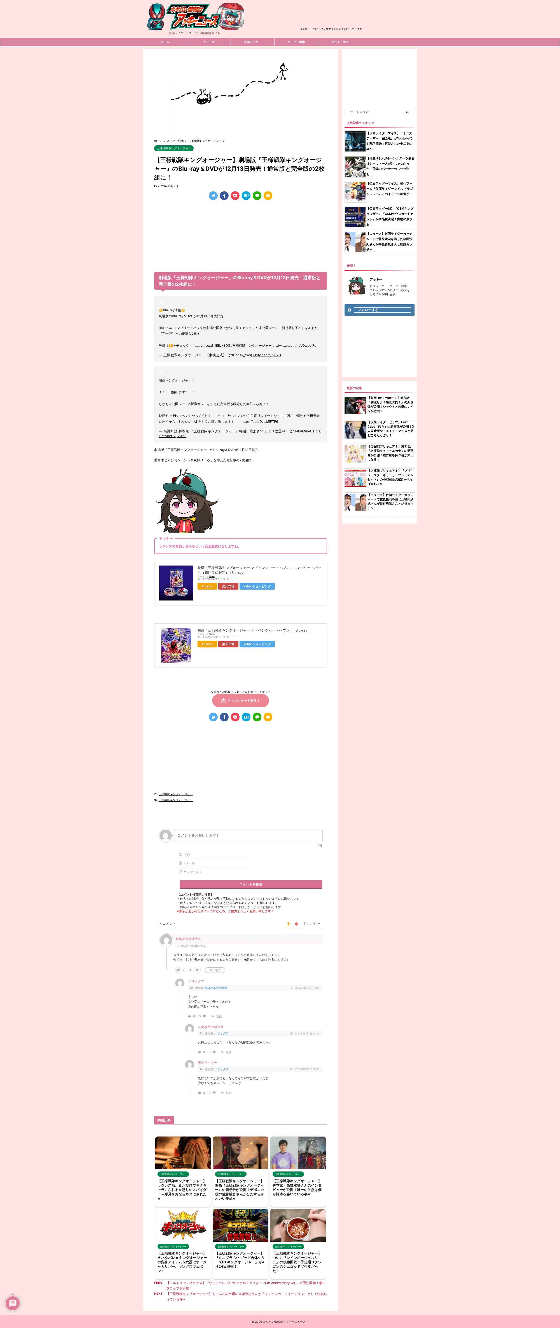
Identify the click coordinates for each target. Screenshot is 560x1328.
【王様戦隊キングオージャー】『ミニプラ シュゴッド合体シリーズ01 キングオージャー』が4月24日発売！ (240, 1260)
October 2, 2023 (267, 355)
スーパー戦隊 (296, 42)
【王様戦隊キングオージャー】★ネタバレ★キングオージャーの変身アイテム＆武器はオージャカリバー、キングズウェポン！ (182, 1262)
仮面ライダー (252, 42)
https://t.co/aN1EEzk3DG (211, 345)
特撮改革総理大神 (215, 988)
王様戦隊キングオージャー (176, 794)
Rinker (212, 576)
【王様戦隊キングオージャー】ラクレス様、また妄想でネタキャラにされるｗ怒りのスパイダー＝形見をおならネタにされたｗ (182, 1190)
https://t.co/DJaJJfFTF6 (260, 421)
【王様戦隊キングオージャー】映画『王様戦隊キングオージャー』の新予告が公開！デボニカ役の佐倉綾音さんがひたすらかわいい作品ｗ (239, 1190)
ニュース (209, 42)
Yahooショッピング (257, 586)
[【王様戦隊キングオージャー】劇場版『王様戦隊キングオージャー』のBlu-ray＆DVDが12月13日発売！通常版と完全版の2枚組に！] (246, 195)
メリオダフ (221, 1033)
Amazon (207, 586)
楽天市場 (228, 586)
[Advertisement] (332, 16)
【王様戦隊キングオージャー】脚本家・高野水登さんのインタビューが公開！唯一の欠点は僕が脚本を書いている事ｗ (297, 1187)
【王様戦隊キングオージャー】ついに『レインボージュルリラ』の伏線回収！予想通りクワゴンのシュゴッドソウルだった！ (297, 1262)
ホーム (165, 42)
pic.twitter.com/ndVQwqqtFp (294, 345)
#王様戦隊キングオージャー (251, 345)
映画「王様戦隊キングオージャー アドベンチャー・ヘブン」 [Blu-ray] (253, 630)
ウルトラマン (340, 42)
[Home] (194, 26)
